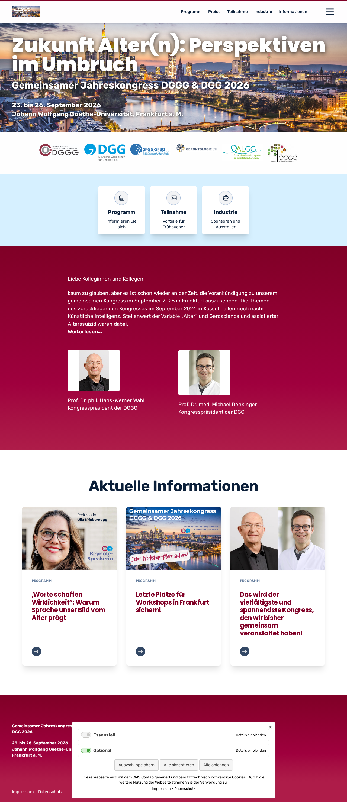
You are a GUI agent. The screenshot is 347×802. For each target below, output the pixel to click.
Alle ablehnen (216, 764)
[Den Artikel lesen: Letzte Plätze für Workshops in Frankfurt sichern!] (173, 538)
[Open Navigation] (329, 11)
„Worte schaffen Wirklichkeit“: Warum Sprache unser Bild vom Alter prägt (69, 606)
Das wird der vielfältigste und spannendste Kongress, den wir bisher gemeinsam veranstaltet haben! (277, 614)
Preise (214, 11)
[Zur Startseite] (26, 11)
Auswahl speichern (136, 764)
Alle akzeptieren (179, 764)
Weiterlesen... (85, 331)
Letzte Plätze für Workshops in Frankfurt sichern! (172, 602)
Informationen (293, 11)
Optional (102, 750)
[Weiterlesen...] (36, 651)
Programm (191, 11)
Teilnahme (237, 11)
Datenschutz (50, 791)
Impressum (23, 791)
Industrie (263, 11)
